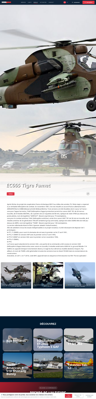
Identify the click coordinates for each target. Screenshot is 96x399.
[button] (88, 193)
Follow (11, 194)
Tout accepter (68, 395)
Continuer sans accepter (89, 395)
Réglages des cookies (78, 395)
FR (64, 2)
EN (67, 2)
